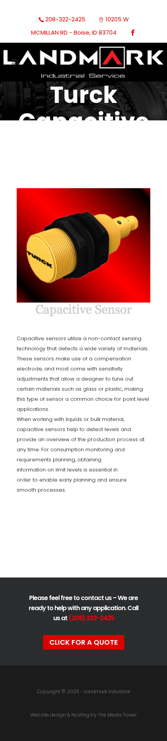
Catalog (83, 541)
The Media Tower (117, 714)
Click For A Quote (83, 642)
